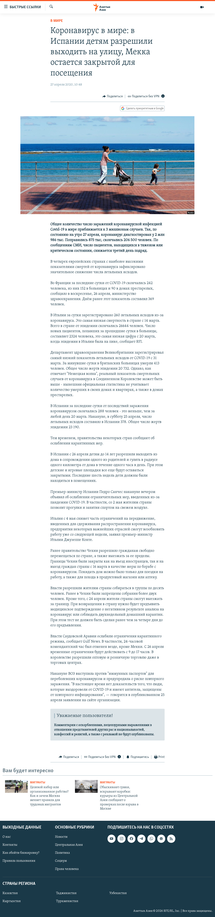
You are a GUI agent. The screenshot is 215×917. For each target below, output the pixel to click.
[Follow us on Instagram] (121, 839)
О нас (7, 837)
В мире (56, 21)
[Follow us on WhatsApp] (151, 839)
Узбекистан (118, 893)
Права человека (67, 869)
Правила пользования (19, 861)
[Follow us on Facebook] (131, 839)
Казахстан (10, 893)
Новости (61, 837)
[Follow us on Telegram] (141, 839)
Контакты (10, 845)
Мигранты (37, 782)
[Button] (112, 96)
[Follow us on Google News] (161, 839)
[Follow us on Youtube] (111, 839)
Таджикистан (66, 893)
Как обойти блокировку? (21, 853)
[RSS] (171, 839)
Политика (62, 853)
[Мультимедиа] (202, 7)
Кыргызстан (12, 901)
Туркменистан (67, 901)
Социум (61, 861)
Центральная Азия (69, 845)
